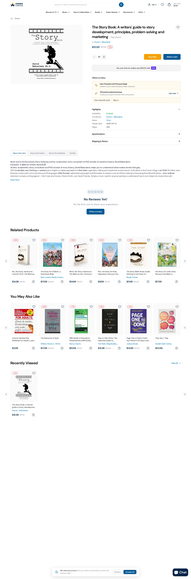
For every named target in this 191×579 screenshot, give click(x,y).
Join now (172, 93)
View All (174, 363)
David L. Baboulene (102, 42)
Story (108, 120)
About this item (19, 153)
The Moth (102, 344)
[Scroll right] (185, 261)
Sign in (116, 100)
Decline (117, 572)
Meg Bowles (111, 344)
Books (97, 12)
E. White (56, 344)
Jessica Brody (132, 344)
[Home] (11, 18)
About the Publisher (57, 153)
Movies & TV (51, 12)
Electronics (128, 12)
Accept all (130, 572)
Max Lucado (46, 277)
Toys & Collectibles (81, 12)
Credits (73, 153)
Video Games (111, 12)
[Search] (121, 4)
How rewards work (102, 100)
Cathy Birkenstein (163, 345)
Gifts (140, 12)
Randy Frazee (57, 277)
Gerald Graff (160, 344)
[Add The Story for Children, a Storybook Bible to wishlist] (62, 240)
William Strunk (46, 344)
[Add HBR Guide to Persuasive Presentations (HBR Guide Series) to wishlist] (91, 306)
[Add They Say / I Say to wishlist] (177, 306)
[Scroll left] (6, 261)
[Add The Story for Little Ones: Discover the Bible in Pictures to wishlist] (177, 240)
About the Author (37, 153)
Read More (14, 180)
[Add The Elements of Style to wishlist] (62, 306)
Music (64, 12)
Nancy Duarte (75, 344)
